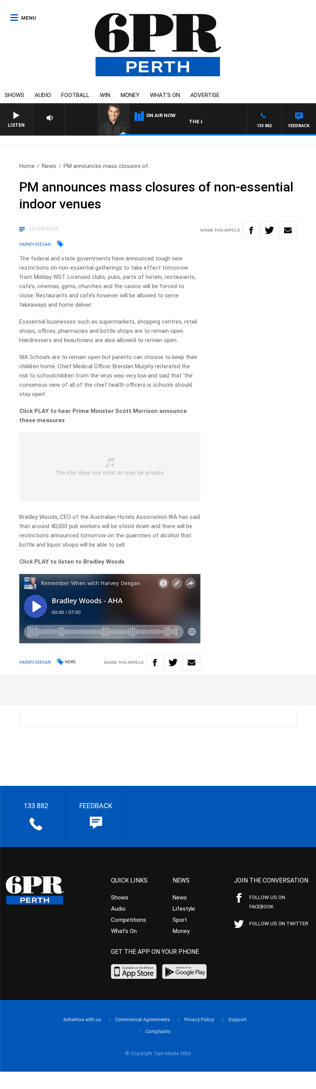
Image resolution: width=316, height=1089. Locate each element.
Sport (180, 919)
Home (27, 166)
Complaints (158, 1031)
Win (105, 95)
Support (237, 1019)
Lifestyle (184, 908)
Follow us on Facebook (267, 901)
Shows (14, 95)
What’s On (165, 95)
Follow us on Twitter (278, 923)
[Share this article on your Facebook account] (251, 230)
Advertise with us (82, 1019)
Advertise (205, 95)
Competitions (128, 919)
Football (75, 95)
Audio (43, 95)
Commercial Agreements (142, 1019)
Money (130, 95)
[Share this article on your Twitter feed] (269, 230)
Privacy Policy (199, 1019)
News (49, 166)
